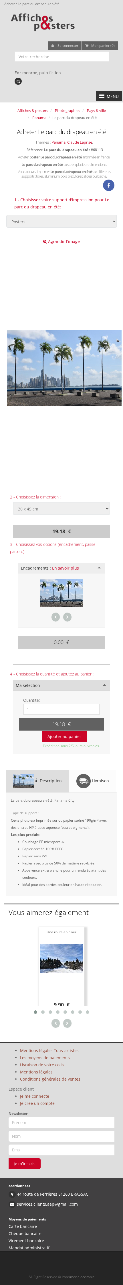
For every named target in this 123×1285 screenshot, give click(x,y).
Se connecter (67, 45)
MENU (111, 96)
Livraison (100, 780)
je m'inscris (24, 1163)
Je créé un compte (37, 1103)
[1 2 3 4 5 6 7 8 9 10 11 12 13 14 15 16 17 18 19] (61, 709)
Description (50, 780)
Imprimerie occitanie (78, 1276)
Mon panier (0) (103, 45)
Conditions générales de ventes (50, 1079)
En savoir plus (65, 568)
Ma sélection (28, 685)
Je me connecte (34, 1096)
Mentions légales (36, 1072)
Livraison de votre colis (42, 1064)
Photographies (67, 110)
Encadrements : (50, 568)
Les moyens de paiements (45, 1057)
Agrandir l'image (63, 241)
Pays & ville (96, 110)
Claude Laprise (79, 142)
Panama (39, 117)
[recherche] (18, 81)
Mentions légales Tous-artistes (49, 1050)
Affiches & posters (32, 110)
